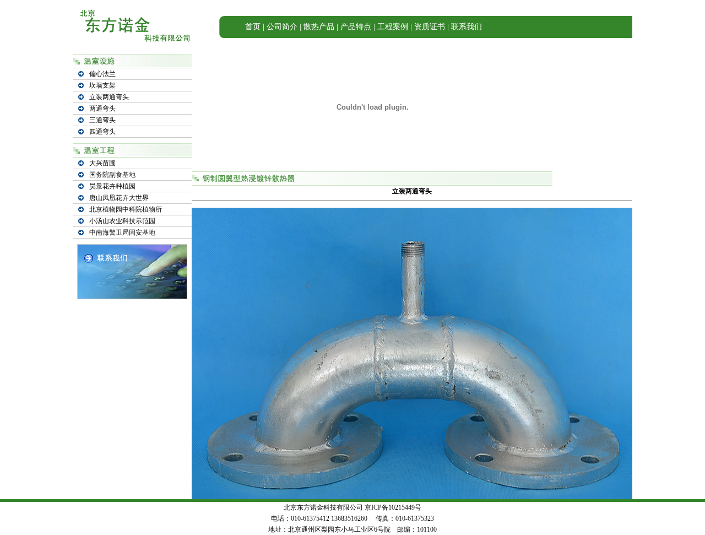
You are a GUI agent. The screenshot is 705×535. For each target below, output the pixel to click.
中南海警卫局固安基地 (122, 232)
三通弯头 (102, 120)
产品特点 (355, 27)
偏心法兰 (102, 74)
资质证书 (429, 27)
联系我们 (466, 27)
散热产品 (318, 27)
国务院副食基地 (112, 175)
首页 (253, 27)
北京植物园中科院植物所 (125, 209)
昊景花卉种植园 (112, 186)
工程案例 (392, 27)
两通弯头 (102, 108)
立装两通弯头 (109, 97)
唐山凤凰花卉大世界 (119, 198)
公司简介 (282, 27)
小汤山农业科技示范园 (122, 221)
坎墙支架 (102, 85)
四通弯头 (102, 132)
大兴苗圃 (102, 163)
